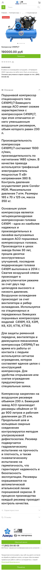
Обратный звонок (21, 542)
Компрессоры (14, 13)
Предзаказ (21, 56)
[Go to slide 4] (21, 43)
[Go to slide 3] (20, 43)
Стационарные (31, 13)
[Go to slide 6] (24, 43)
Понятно (21, 567)
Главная (4, 13)
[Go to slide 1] (17, 43)
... (22, 13)
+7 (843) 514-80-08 (10, 545)
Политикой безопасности (10, 562)
